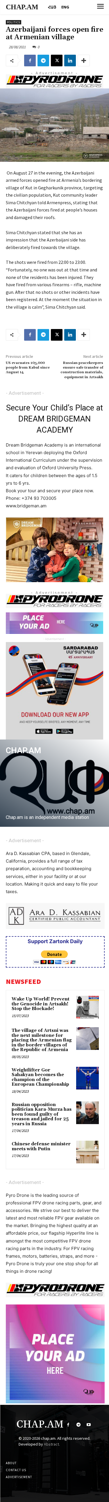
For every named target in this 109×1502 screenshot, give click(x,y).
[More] (84, 60)
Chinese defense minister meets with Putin (41, 1146)
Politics (13, 22)
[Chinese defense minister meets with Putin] (87, 1152)
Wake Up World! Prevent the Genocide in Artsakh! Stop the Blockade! (40, 1004)
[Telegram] (43, 60)
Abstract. (52, 1444)
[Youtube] (88, 1424)
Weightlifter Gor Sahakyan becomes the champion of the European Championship (40, 1077)
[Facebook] (30, 60)
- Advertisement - (25, 393)
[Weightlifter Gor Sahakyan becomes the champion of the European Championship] (87, 1078)
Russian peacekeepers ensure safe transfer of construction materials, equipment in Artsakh (81, 370)
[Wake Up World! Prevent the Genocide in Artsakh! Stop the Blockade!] (87, 1007)
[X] (56, 60)
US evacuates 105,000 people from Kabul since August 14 (28, 368)
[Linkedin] (70, 60)
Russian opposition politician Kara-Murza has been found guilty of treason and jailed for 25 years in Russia (42, 1114)
